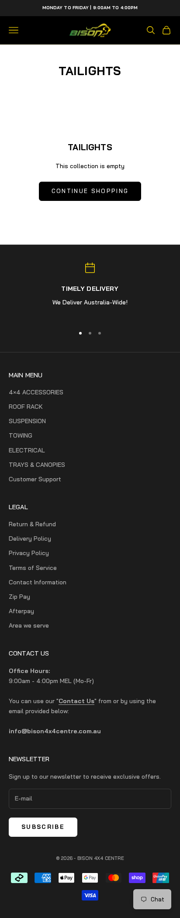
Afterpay (21, 611)
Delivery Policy (30, 538)
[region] (90, 290)
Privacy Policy (29, 553)
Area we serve (29, 625)
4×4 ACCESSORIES (36, 392)
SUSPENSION (27, 421)
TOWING (20, 435)
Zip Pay (19, 596)
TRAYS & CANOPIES (37, 465)
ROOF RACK (26, 407)
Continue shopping (90, 190)
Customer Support (35, 479)
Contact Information (37, 582)
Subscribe (43, 826)
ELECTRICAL (27, 450)
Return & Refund (32, 524)
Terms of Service (33, 568)
